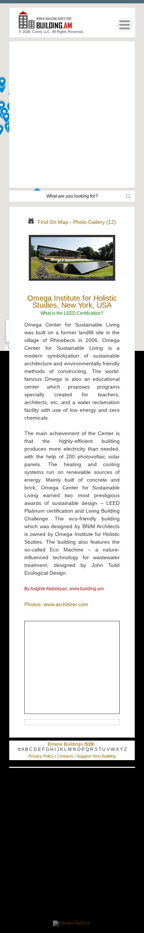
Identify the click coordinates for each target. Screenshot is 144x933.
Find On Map (53, 222)
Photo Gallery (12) (94, 222)
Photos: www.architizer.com (56, 604)
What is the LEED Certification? (72, 313)
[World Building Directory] (48, 23)
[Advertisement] (72, 114)
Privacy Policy (41, 756)
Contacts (65, 756)
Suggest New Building (96, 756)
